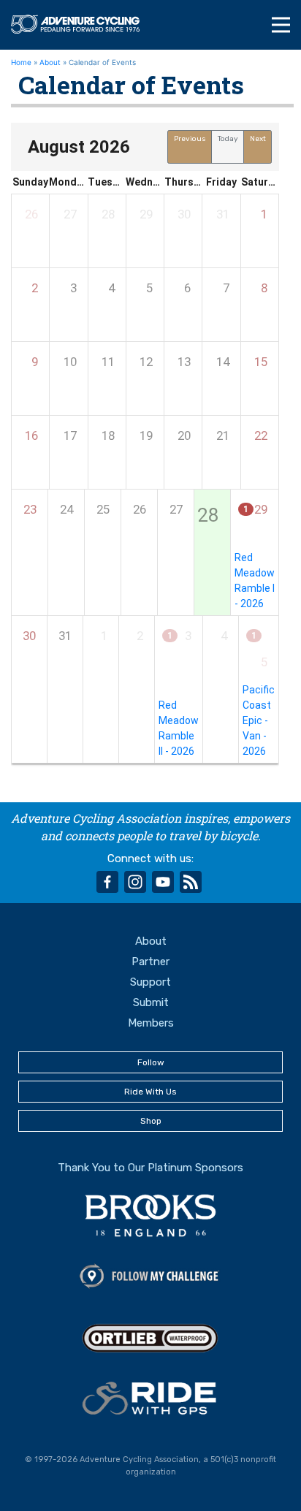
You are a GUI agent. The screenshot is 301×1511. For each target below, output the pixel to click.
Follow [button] (150, 1062)
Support (150, 982)
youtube (163, 882)
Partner (150, 961)
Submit (151, 1002)
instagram (135, 882)
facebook (107, 882)
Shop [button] (150, 1121)
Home (21, 62)
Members (151, 1022)
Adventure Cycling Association (82, 24)
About (50, 62)
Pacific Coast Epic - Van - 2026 (259, 720)
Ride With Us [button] (150, 1091)
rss (191, 882)
